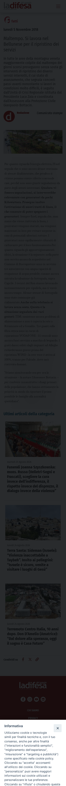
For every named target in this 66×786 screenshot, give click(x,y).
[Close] (57, 728)
